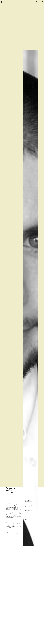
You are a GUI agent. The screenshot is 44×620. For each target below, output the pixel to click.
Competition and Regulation (28, 501)
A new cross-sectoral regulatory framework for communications (29, 516)
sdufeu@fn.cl (26, 520)
